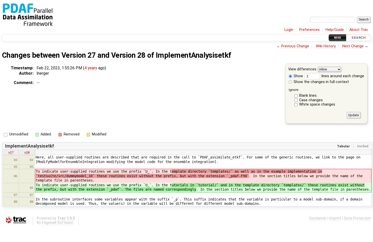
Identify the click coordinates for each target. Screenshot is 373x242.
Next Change (353, 46)
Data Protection (357, 218)
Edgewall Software (57, 222)
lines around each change (342, 76)
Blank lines (308, 95)
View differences (302, 69)
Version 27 (78, 55)
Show (298, 76)
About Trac (358, 30)
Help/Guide (335, 30)
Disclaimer (318, 218)
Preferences (309, 30)
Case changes (311, 100)
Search (358, 37)
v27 (10, 152)
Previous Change (295, 46)
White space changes (317, 104)
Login (288, 30)
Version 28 (128, 55)
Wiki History (326, 46)
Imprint (335, 218)
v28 (26, 152)
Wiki (337, 37)
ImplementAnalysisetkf (193, 55)
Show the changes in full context (321, 82)
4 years (90, 68)
